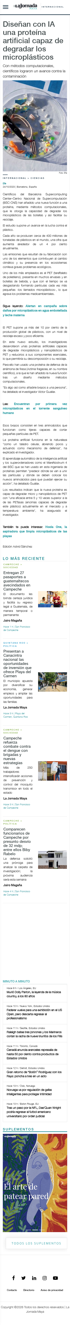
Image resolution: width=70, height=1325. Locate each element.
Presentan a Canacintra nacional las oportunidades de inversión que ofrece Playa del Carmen (17, 664)
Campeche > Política (12, 822)
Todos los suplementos (36, 1243)
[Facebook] (13, 1278)
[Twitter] (23, 1278)
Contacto (12, 1290)
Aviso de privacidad (52, 1290)
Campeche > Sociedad (12, 566)
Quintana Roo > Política (16, 644)
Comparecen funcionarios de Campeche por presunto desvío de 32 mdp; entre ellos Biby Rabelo (17, 842)
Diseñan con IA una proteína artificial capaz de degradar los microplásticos (33, 41)
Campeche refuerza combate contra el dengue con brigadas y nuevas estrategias (17, 751)
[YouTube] (55, 1278)
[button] (8, 1183)
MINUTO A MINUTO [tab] (16, 981)
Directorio (28, 1290)
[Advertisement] (35, 941)
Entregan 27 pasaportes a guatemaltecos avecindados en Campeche (16, 581)
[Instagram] (44, 1278)
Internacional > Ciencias (24, 178)
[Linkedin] (34, 1278)
